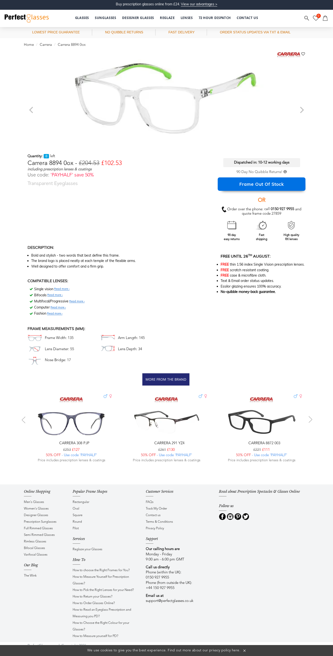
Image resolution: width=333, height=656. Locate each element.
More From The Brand (166, 379)
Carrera (46, 45)
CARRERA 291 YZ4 (169, 443)
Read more (61, 289)
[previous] (31, 110)
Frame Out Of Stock (261, 184)
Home (29, 45)
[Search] (307, 18)
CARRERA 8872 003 (263, 443)
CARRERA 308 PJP (73, 443)
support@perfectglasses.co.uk (169, 601)
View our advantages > (199, 4)
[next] (301, 110)
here (235, 650)
